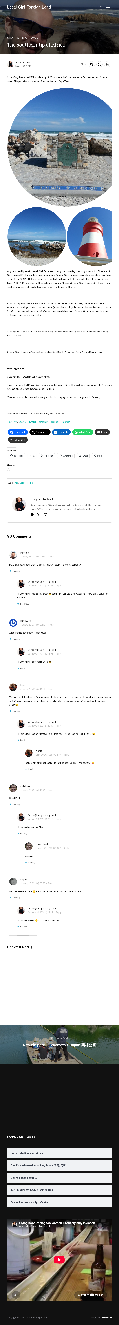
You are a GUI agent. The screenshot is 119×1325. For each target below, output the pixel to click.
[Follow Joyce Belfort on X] (38, 515)
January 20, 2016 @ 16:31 (32, 689)
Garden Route (26, 482)
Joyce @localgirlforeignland (42, 581)
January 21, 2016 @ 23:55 (40, 585)
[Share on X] (99, 64)
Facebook (54, 422)
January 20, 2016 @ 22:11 (40, 912)
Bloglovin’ (12, 422)
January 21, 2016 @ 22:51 (32, 556)
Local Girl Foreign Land (29, 7)
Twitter (32, 422)
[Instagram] (45, 515)
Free (16, 482)
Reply (51, 556)
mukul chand (26, 786)
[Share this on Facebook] (92, 64)
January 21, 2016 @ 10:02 (48, 848)
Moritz (23, 685)
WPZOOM (107, 1317)
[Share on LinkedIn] (107, 64)
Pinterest (65, 422)
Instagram (43, 422)
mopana (24, 879)
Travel (33, 37)
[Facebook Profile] (32, 515)
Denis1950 (25, 620)
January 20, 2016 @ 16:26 (32, 790)
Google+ (22, 422)
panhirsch (25, 552)
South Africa (17, 37)
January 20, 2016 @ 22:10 (40, 819)
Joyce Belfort (22, 62)
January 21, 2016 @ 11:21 (40, 653)
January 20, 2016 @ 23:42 (32, 624)
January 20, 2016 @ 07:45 (32, 883)
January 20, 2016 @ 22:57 (48, 754)
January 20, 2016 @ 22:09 (40, 725)
